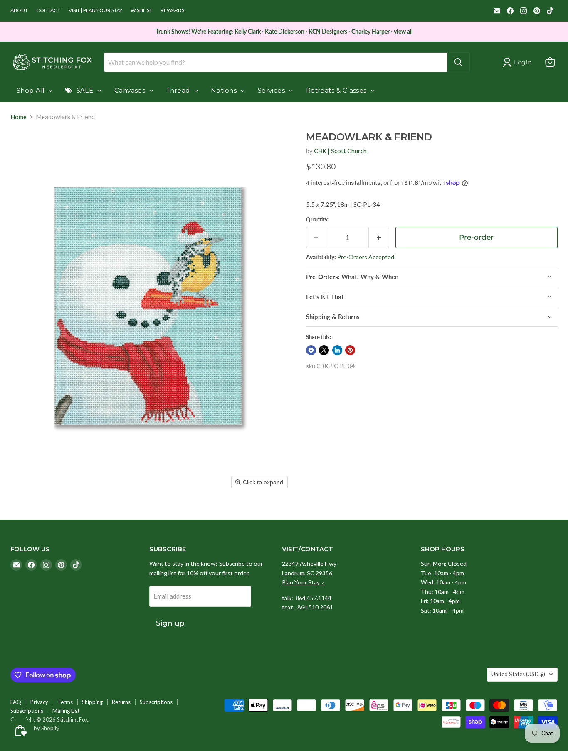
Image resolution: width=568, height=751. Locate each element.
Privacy (39, 702)
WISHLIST (141, 10)
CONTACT (48, 10)
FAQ (15, 702)
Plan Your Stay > (303, 582)
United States (518, 674)
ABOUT (19, 10)
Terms (65, 702)
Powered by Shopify (34, 728)
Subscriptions (156, 702)
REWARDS (172, 10)
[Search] (458, 62)
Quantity (317, 219)
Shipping (92, 702)
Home (18, 116)
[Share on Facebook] (311, 350)
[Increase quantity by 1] (379, 237)
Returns (121, 702)
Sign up (170, 623)
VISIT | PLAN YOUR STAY (95, 10)
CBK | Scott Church (340, 151)
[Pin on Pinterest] (350, 350)
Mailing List (65, 710)
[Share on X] (324, 350)
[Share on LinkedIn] (337, 350)
